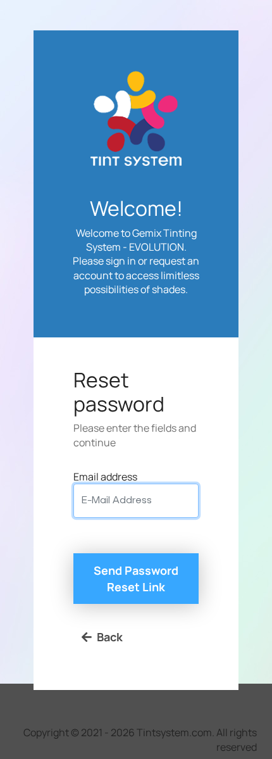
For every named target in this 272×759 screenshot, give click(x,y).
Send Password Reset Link (136, 578)
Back (110, 636)
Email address (105, 477)
